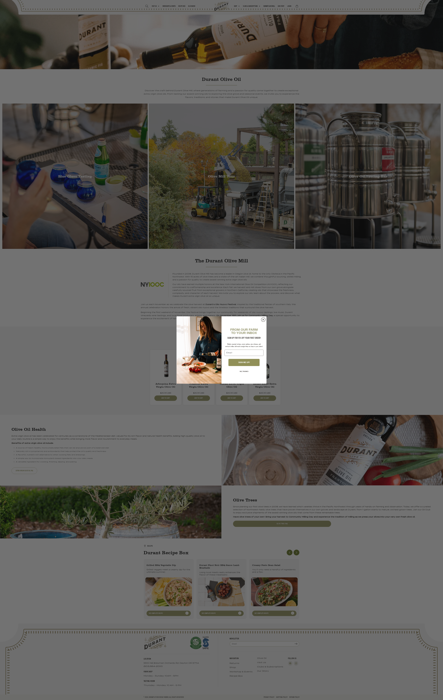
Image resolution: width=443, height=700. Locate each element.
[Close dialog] (263, 319)
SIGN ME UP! (244, 362)
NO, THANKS (244, 371)
